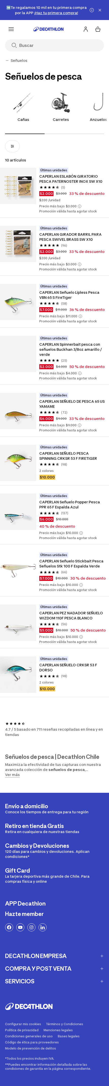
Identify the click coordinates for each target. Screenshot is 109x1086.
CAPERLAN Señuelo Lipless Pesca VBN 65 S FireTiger (69, 295)
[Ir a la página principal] (48, 29)
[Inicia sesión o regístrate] (86, 29)
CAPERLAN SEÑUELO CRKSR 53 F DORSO (68, 667)
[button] (80, 206)
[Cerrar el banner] (100, 10)
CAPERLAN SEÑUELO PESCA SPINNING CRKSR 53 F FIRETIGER (68, 456)
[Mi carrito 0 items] (98, 29)
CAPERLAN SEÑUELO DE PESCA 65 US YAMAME (72, 404)
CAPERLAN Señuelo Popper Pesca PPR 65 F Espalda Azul (70, 504)
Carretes (61, 119)
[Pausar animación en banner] (92, 10)
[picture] (18, 186)
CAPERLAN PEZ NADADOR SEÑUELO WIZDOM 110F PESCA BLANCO (71, 615)
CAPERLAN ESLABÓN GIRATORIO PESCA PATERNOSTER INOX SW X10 (70, 178)
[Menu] (11, 29)
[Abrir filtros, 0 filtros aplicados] (12, 146)
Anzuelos (98, 119)
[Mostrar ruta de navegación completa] (7, 61)
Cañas (23, 119)
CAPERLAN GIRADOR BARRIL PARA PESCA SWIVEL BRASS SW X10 (70, 237)
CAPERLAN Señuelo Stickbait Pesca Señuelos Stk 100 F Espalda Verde (71, 563)
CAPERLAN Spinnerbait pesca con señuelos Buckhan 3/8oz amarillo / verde (71, 349)
